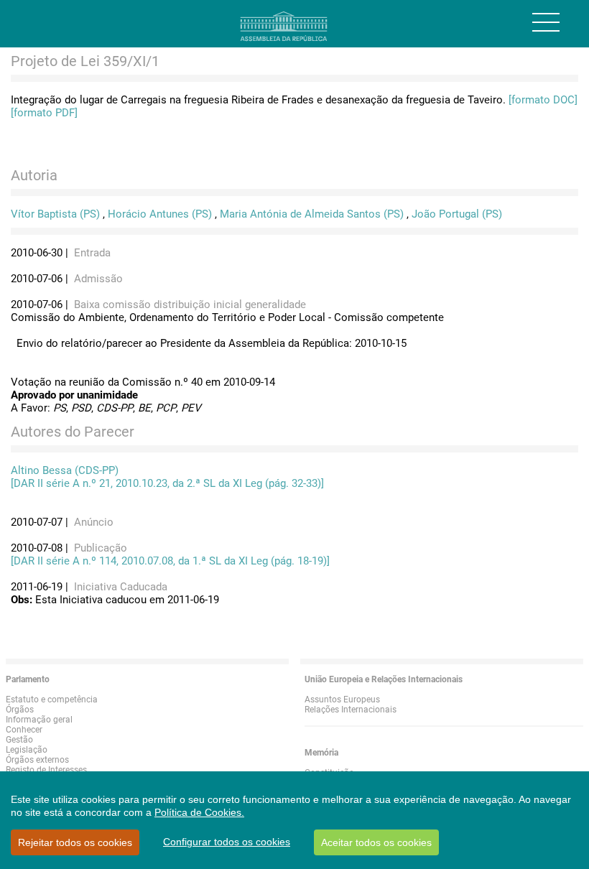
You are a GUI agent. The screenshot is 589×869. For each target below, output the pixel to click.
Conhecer (24, 730)
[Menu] (545, 22)
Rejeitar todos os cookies (75, 842)
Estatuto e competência (52, 699)
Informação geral (39, 720)
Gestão (19, 740)
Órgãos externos (37, 760)
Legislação (26, 750)
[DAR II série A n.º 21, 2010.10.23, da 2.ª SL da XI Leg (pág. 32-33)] (167, 483)
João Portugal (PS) (457, 214)
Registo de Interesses (46, 770)
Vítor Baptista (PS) (55, 214)
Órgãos (20, 710)
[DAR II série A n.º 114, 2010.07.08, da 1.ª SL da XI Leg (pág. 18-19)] (170, 560)
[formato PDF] (44, 112)
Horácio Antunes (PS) (160, 214)
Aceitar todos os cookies (376, 842)
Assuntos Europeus (342, 699)
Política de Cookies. (199, 812)
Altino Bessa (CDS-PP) (65, 470)
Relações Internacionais (350, 710)
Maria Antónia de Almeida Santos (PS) (312, 214)
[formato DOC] (543, 99)
